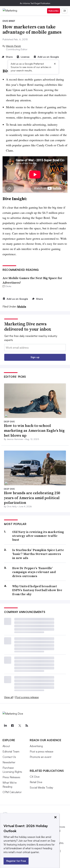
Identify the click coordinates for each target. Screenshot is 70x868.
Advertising (36, 746)
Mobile (21, 306)
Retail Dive (36, 782)
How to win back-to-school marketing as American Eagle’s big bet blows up (34, 430)
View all (8, 697)
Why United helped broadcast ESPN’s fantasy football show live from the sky (37, 590)
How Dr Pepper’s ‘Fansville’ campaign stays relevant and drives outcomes (34, 572)
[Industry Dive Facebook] (12, 725)
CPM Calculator (12, 792)
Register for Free (16, 860)
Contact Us (9, 757)
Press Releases (11, 777)
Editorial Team (11, 751)
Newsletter (9, 762)
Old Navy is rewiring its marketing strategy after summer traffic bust (38, 536)
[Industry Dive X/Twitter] (19, 725)
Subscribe (53, 10)
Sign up (35, 357)
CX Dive (35, 776)
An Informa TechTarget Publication (35, 3)
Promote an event (40, 757)
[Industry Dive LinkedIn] (5, 725)
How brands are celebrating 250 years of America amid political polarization (32, 497)
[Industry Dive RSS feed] (26, 725)
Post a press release (27, 697)
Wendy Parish (13, 45)
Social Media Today (41, 787)
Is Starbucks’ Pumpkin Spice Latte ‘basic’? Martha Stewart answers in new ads (38, 554)
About (6, 746)
